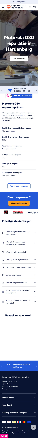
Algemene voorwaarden (19, 433)
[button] (34, 6)
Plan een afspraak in (19, 203)
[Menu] (3, 6)
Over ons (9, 431)
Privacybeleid (6, 433)
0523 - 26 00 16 (23, 91)
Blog (3, 431)
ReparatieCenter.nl (12, 427)
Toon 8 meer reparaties (19, 186)
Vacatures (17, 431)
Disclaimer (25, 431)
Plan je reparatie (19, 59)
